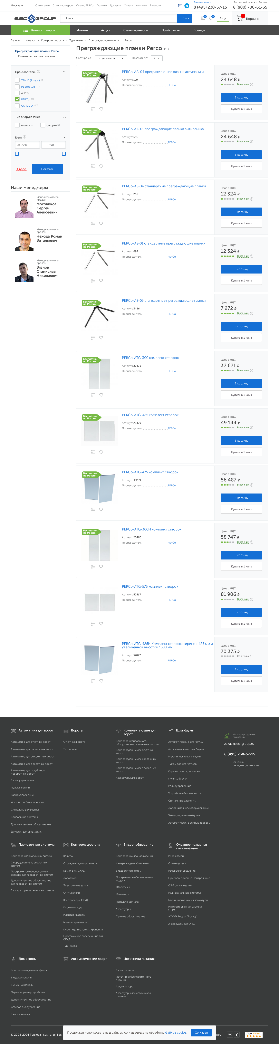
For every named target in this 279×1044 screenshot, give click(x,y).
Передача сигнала (127, 901)
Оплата (128, 5)
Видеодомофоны (21, 977)
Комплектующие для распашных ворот (136, 760)
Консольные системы (24, 816)
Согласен (201, 1032)
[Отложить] (101, 109)
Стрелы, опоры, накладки (184, 771)
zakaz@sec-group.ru (239, 744)
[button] (180, 6)
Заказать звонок (203, 2)
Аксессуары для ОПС (181, 923)
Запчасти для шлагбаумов (184, 815)
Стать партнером (63, 5)
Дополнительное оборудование (31, 824)
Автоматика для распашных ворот (32, 749)
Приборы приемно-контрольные (189, 878)
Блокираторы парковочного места (32, 890)
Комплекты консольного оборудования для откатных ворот (137, 742)
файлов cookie (175, 1032)
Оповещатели (177, 863)
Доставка (115, 5)
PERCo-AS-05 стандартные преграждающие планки (164, 300)
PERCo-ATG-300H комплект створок (151, 529)
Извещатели (176, 856)
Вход (223, 18)
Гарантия (102, 5)
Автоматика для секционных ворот (32, 756)
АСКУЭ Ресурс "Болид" (182, 916)
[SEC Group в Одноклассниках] (237, 1035)
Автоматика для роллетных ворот (31, 763)
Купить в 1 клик (241, 109)
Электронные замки (75, 885)
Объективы (123, 887)
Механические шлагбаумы (184, 756)
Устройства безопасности (27, 802)
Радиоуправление (22, 794)
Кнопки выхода (72, 907)
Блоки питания (125, 970)
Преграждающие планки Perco (37, 51)
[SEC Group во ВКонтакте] (230, 1035)
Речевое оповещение (181, 870)
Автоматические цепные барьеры (189, 822)
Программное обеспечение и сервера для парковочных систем (32, 873)
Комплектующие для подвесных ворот (136, 769)
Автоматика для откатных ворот (30, 741)
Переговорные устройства (28, 992)
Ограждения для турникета (80, 863)
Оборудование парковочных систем (29, 864)
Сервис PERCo (85, 5)
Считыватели (71, 892)
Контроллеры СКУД (75, 900)
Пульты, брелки (20, 787)
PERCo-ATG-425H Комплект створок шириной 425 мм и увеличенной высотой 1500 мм (167, 645)
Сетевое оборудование (130, 916)
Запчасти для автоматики (26, 831)
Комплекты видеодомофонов (29, 970)
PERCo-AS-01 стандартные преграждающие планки (163, 243)
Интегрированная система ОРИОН (185, 908)
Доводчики (70, 878)
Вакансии (155, 5)
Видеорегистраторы (128, 870)
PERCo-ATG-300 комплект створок (150, 358)
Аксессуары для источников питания (133, 995)
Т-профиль (70, 749)
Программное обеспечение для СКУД (83, 938)
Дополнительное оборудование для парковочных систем (31, 882)
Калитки (68, 856)
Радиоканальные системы (184, 892)
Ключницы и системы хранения (83, 929)
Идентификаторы (74, 914)
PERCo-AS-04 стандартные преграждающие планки (164, 186)
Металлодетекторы (75, 922)
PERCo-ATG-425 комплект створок (150, 415)
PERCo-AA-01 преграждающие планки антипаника (163, 129)
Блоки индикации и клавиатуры (188, 900)
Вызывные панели (22, 984)
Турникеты (70, 945)
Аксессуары (123, 909)
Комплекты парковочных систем (31, 856)
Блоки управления (22, 780)
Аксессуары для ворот (130, 777)
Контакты (141, 5)
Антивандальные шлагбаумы (186, 749)
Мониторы (122, 894)
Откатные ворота (74, 741)
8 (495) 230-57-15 (210, 7)
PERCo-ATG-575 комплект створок (150, 586)
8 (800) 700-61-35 (250, 7)
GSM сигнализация (180, 885)
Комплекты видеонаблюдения (134, 856)
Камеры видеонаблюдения (132, 863)
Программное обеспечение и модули (134, 879)
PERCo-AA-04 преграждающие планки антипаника (163, 72)
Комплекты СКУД (74, 870)
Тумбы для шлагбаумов (182, 763)
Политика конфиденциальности (245, 763)
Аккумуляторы (125, 986)
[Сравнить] (93, 109)
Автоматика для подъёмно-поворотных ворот (28, 772)
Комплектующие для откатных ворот (134, 751)
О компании (42, 5)
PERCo (172, 85)
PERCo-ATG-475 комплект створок (150, 472)
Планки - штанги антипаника (37, 56)
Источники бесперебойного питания (133, 978)
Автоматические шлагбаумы (185, 741)
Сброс (21, 169)
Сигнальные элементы (25, 809)
